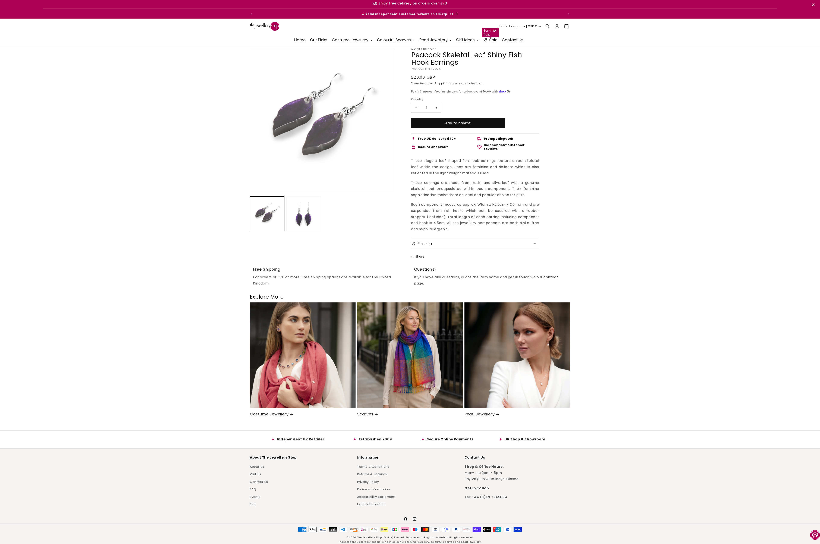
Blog (253, 504)
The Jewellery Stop (369, 537)
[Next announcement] (568, 14)
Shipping (441, 83)
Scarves (365, 414)
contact (550, 277)
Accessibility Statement (376, 497)
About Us (257, 467)
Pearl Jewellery (479, 414)
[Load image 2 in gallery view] (303, 213)
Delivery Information (373, 489)
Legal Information (371, 504)
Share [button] (420, 256)
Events (255, 497)
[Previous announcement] (251, 14)
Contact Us (259, 481)
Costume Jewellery (269, 414)
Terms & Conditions (373, 467)
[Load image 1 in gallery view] (267, 213)
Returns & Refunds (372, 474)
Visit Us (255, 474)
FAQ (253, 489)
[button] (547, 26)
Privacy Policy (368, 481)
